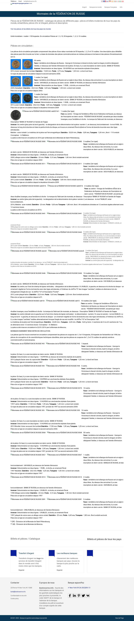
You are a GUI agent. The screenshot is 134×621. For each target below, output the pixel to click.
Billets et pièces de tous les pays (104, 539)
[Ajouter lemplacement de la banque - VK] (131, 13)
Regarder (21, 570)
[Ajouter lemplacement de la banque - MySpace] (120, 13)
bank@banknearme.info (30, 1)
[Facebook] (70, 595)
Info (122, 7)
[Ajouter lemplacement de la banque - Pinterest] (123, 13)
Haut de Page (119, 618)
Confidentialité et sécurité (18, 595)
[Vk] (88, 595)
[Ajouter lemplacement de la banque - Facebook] (112, 13)
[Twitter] (83, 595)
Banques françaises (111, 7)
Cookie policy (15, 598)
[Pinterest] (79, 595)
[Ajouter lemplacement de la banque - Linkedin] (116, 13)
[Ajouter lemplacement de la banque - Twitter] (127, 13)
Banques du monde (96, 7)
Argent (84, 7)
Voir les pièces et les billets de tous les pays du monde (31, 29)
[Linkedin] (74, 595)
